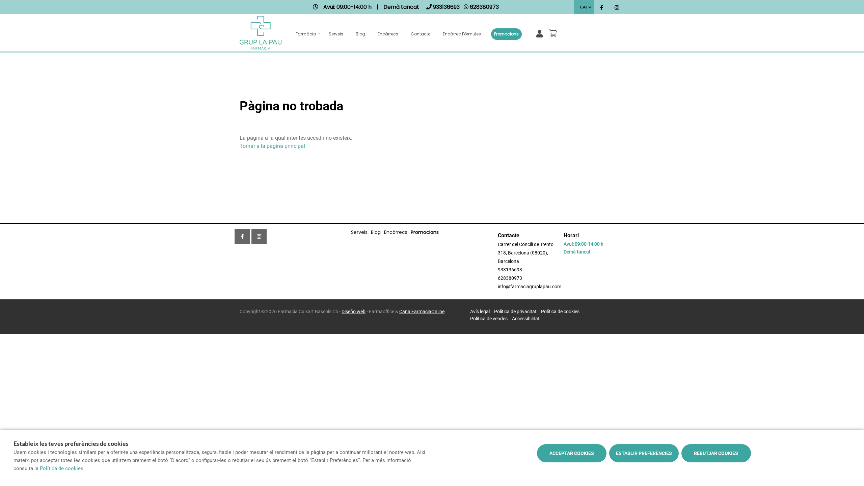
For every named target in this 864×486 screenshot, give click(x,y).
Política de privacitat (515, 311)
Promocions (506, 34)
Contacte (420, 34)
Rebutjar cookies (716, 453)
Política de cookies (560, 311)
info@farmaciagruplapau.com (529, 286)
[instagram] (616, 8)
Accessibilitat (526, 318)
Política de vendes (489, 318)
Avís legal (480, 311)
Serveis (336, 34)
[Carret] (554, 33)
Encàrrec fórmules (462, 34)
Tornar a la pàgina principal (272, 146)
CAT (584, 6)
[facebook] (601, 8)
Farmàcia (306, 34)
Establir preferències (644, 453)
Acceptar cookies (571, 453)
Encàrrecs (388, 34)
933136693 (510, 269)
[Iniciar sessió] (541, 33)
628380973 (510, 278)
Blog (360, 34)
